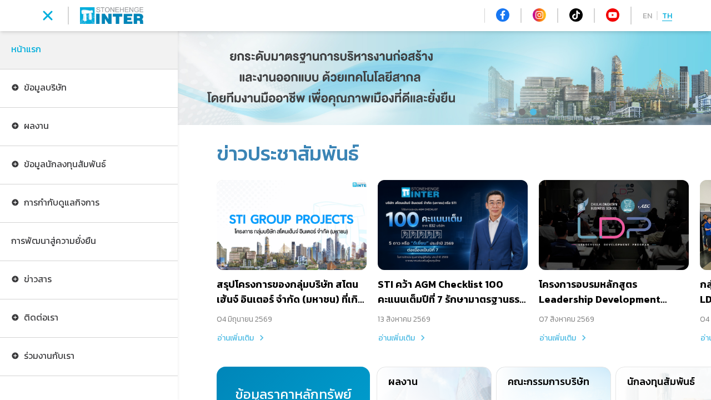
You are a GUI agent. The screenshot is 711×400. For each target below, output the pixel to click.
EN (647, 16)
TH (667, 16)
